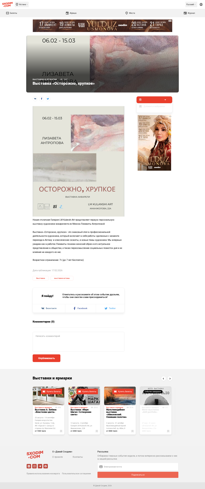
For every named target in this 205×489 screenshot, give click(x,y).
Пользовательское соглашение (76, 473)
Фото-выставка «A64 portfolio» (150, 411)
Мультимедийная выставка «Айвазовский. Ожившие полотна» (116, 413)
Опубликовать (46, 358)
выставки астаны (62, 278)
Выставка (40, 278)
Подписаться (137, 475)
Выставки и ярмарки (45, 79)
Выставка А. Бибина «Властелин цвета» (45, 411)
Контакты (78, 457)
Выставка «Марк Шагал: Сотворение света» (81, 412)
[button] (163, 378)
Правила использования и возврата (43, 473)
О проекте (57, 457)
